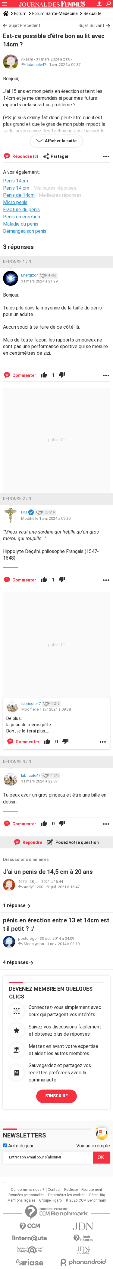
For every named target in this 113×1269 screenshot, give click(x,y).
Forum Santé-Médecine (55, 13)
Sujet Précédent (24, 25)
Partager (60, 156)
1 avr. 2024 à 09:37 (64, 64)
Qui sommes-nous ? (27, 1190)
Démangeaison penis (24, 231)
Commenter (23, 375)
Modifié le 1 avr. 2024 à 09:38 (46, 709)
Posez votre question (77, 842)
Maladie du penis (20, 224)
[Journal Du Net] (83, 1226)
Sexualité (92, 13)
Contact (54, 1190)
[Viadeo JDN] (83, 1250)
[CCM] (30, 1226)
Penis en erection (21, 217)
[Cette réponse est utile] (44, 375)
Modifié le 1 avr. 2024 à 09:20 (46, 518)
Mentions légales (22, 1200)
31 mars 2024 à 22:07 (39, 781)
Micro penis (15, 202)
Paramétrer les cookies (67, 1195)
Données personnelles (26, 1195)
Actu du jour (20, 1146)
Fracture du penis (21, 209)
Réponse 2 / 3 (17, 498)
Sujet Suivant (91, 25)
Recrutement (91, 1190)
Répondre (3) (24, 156)
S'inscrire (56, 1095)
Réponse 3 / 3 (17, 761)
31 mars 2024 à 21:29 (39, 281)
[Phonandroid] (83, 1262)
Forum (20, 13)
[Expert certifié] (31, 512)
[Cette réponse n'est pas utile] (62, 375)
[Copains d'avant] (30, 1250)
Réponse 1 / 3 (17, 261)
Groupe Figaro (50, 1200)
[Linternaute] (30, 1238)
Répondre (32, 842)
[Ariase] (30, 1262)
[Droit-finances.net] (83, 1238)
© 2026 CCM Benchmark (85, 1200)
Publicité (71, 1190)
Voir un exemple (93, 1146)
